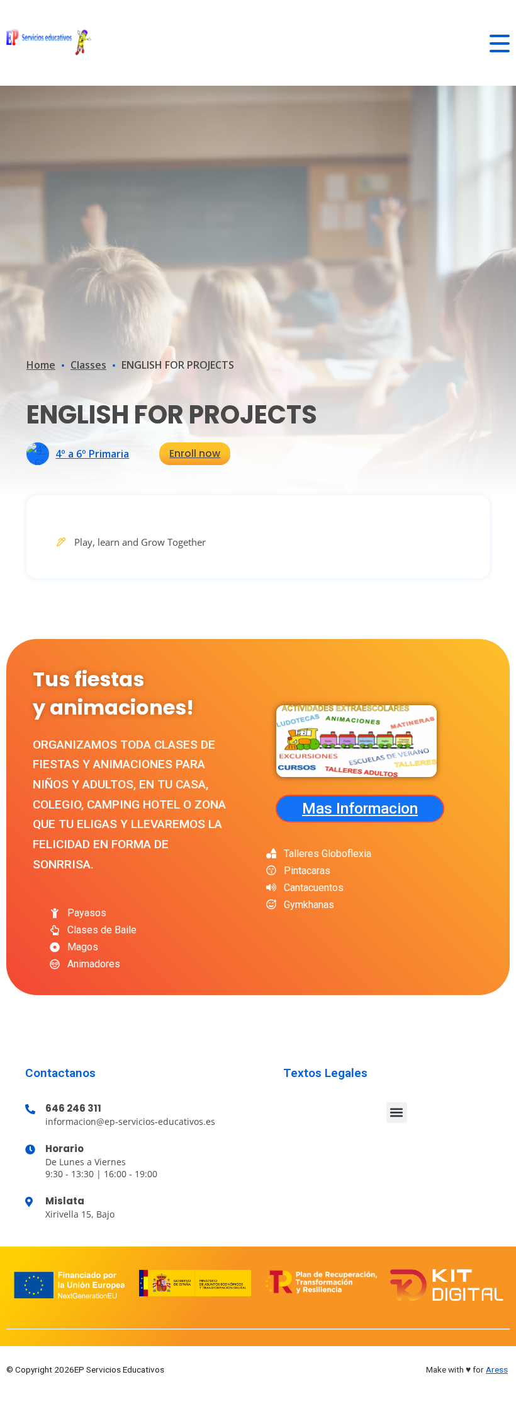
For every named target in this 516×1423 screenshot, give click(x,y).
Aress (497, 1369)
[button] (396, 1112)
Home (40, 365)
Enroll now (194, 453)
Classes (88, 365)
